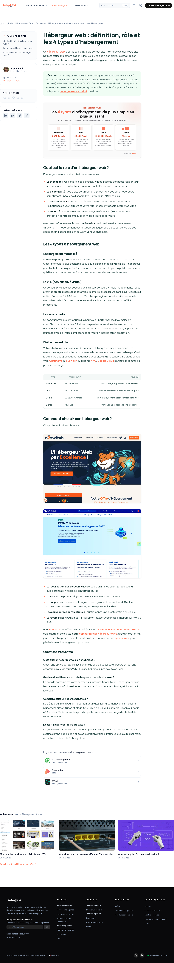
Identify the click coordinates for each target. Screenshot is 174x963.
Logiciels (9, 23)
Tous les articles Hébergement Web (17, 864)
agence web (122, 638)
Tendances (40, 23)
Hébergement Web (24, 23)
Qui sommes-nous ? (153, 910)
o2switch (71, 360)
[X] (136, 955)
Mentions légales (152, 915)
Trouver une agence (157, 5)
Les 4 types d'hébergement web (18, 48)
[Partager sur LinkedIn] (5, 115)
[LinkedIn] (142, 955)
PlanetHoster (132, 629)
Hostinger (117, 629)
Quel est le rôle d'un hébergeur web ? (17, 42)
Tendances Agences (124, 910)
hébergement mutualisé (73, 91)
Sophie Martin (17, 68)
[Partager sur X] (12, 115)
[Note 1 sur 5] (5, 98)
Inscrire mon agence (65, 930)
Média (117, 906)
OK (47, 927)
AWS (93, 360)
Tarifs (59, 938)
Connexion (61, 934)
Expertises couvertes (65, 914)
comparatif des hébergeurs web (98, 633)
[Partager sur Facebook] (19, 115)
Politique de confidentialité (156, 919)
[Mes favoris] (133, 5)
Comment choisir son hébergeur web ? (17, 53)
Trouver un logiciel (94, 910)
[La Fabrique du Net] (10, 5)
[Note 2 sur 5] (9, 98)
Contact (148, 906)
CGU (147, 923)
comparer (55, 629)
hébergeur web (56, 51)
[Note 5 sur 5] (22, 98)
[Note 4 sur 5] (18, 98)
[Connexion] (140, 5)
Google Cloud (105, 360)
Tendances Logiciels (124, 915)
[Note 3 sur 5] (13, 98)
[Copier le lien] (26, 115)
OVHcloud (104, 629)
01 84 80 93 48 (13, 937)
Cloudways (55, 360)
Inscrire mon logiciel (94, 922)
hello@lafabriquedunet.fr (18, 934)
